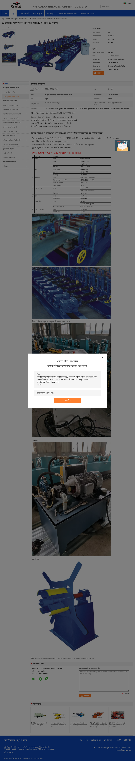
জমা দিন (68, 400)
